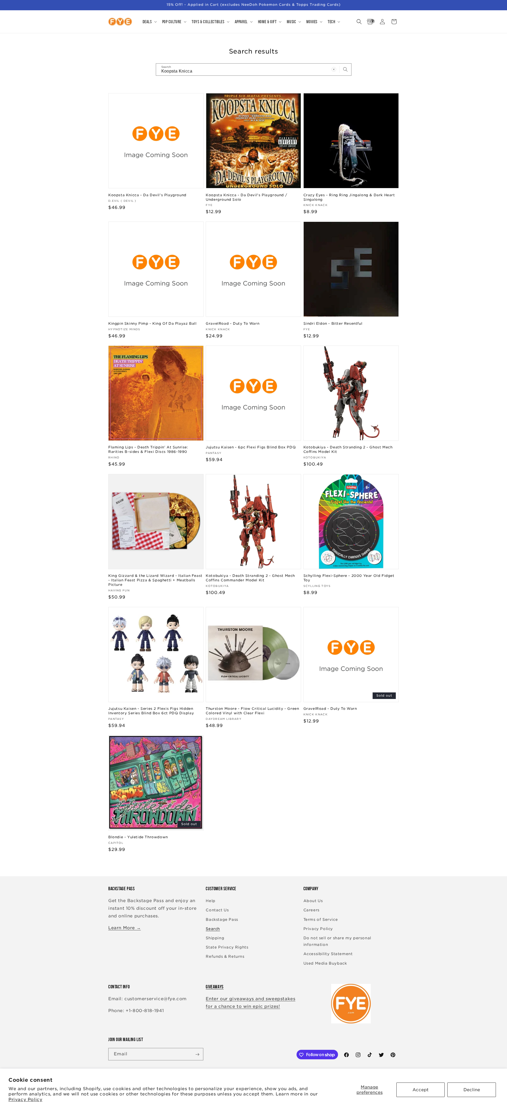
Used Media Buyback (325, 963)
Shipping (215, 938)
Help (210, 901)
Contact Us (217, 910)
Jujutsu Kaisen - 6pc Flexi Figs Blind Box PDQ (251, 447)
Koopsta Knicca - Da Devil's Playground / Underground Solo (246, 197)
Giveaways (214, 986)
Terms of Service (320, 919)
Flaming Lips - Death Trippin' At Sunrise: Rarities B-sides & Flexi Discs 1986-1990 (148, 449)
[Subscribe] (197, 1054)
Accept (420, 1089)
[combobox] (253, 69)
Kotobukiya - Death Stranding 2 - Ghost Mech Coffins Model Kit (348, 449)
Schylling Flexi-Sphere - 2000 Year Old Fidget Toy (349, 578)
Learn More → (124, 927)
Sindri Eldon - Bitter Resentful (333, 323)
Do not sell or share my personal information (337, 941)
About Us (313, 901)
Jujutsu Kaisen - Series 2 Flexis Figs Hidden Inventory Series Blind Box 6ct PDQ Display (151, 711)
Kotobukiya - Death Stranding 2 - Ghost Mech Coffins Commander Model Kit (250, 578)
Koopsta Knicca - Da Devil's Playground (147, 195)
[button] (149, 22)
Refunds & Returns (225, 957)
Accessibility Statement (328, 954)
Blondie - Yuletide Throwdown (138, 837)
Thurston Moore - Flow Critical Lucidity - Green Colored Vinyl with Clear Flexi (252, 711)
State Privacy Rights (227, 947)
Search (213, 929)
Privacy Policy (25, 1099)
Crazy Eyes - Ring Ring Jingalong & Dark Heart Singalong (349, 197)
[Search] (345, 69)
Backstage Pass (222, 919)
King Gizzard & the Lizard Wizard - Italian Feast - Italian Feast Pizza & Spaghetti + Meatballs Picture (155, 580)
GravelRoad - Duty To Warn (232, 323)
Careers (311, 910)
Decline (471, 1089)
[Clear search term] (334, 69)
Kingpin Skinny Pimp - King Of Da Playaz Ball (152, 323)
